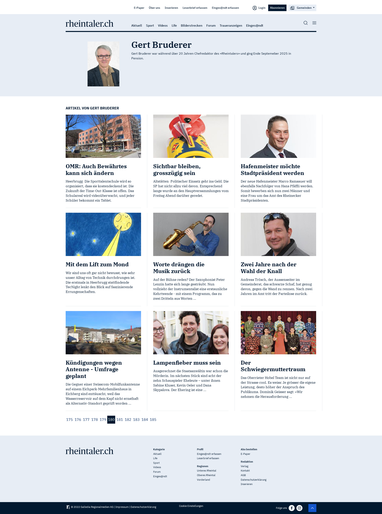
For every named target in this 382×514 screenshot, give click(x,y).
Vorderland (203, 479)
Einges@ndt (254, 25)
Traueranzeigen (231, 25)
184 (144, 419)
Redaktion (247, 461)
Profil (200, 449)
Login (261, 8)
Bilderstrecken (191, 25)
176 (78, 419)
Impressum (122, 507)
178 (94, 419)
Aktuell (136, 25)
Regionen (202, 466)
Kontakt (245, 470)
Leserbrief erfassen (195, 8)
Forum (211, 25)
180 (111, 419)
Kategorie (159, 449)
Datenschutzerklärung (253, 479)
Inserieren (171, 8)
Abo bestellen (249, 449)
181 (119, 419)
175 (69, 419)
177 (86, 419)
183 (136, 419)
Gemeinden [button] (304, 8)
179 (103, 419)
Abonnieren (277, 8)
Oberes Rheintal (206, 475)
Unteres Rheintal (206, 470)
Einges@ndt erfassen (225, 8)
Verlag (244, 466)
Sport (150, 25)
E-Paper (139, 8)
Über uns (154, 8)
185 (153, 419)
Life (174, 25)
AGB (243, 475)
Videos (163, 25)
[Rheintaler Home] (89, 23)
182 (128, 419)
